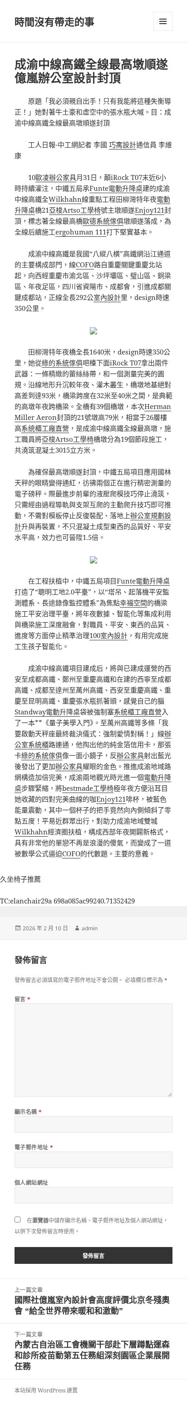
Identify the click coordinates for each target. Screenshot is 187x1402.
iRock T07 (126, 177)
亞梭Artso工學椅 (75, 210)
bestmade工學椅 (87, 788)
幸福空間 (133, 602)
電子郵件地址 (34, 1147)
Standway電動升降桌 (47, 711)
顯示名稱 (28, 1112)
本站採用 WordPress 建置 (46, 1390)
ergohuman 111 (80, 231)
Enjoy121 (149, 210)
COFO (85, 264)
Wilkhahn (65, 199)
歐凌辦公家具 (55, 177)
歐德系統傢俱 (103, 220)
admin (90, 928)
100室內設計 (108, 635)
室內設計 (107, 297)
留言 (23, 999)
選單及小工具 (162, 21)
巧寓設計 (122, 144)
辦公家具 (130, 755)
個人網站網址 (32, 1183)
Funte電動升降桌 (116, 188)
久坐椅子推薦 (20, 878)
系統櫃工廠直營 (45, 428)
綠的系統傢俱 (62, 362)
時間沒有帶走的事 (54, 21)
